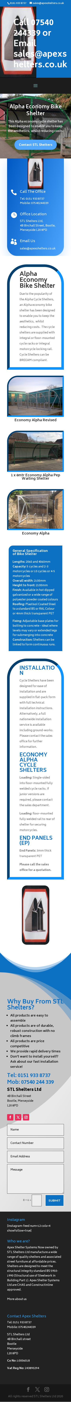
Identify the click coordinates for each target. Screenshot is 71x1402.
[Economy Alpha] (35, 528)
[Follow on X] (18, 1117)
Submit (55, 1200)
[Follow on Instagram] (26, 1117)
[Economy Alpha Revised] (35, 414)
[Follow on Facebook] (10, 1117)
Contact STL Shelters (35, 144)
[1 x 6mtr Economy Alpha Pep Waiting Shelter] (35, 469)
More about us (17, 1299)
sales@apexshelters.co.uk (38, 248)
